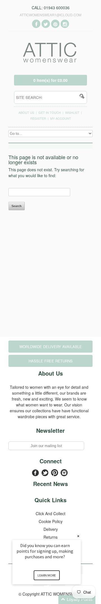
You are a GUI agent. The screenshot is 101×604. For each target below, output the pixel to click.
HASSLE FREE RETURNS (51, 361)
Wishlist (72, 112)
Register (38, 118)
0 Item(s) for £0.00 (50, 80)
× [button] (78, 536)
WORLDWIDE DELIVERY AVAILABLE (50, 346)
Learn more (47, 575)
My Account (60, 118)
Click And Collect (50, 513)
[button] (53, 599)
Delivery (50, 529)
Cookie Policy (51, 521)
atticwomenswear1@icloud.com (50, 14)
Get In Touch (49, 112)
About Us (26, 112)
